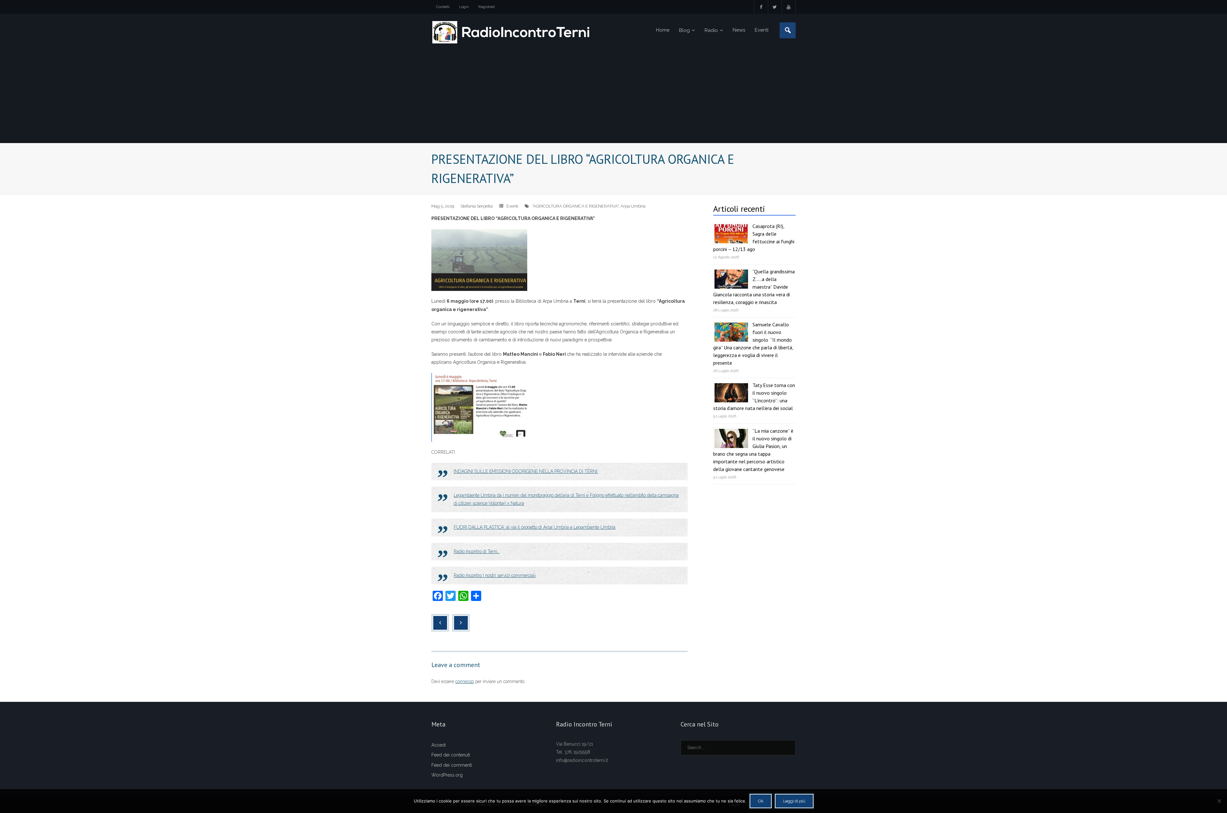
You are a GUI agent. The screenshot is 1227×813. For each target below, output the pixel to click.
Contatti (443, 6)
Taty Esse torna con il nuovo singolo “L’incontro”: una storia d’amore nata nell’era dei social (754, 396)
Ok (760, 801)
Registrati (486, 6)
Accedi (438, 745)
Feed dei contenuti (450, 754)
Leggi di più (794, 801)
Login (464, 6)
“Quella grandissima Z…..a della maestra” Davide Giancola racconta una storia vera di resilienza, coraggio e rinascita (754, 286)
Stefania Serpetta (476, 206)
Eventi (512, 206)
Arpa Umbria (633, 206)
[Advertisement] (613, 95)
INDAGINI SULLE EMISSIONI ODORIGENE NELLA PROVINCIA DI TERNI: (526, 471)
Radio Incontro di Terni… (476, 551)
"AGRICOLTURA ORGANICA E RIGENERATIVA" (575, 206)
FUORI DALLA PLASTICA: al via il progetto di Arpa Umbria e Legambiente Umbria (534, 527)
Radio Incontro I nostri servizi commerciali (495, 575)
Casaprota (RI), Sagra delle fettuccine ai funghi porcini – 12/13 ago (753, 237)
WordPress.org (447, 775)
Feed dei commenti (451, 765)
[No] (1219, 801)
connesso (464, 681)
